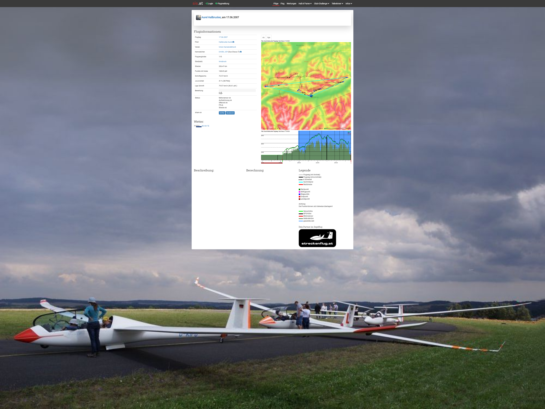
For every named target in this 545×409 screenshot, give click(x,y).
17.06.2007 (223, 37)
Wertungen (291, 3)
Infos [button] (348, 3)
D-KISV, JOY (223, 52)
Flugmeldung (223, 3)
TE (208, 126)
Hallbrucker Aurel (225, 42)
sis (263, 37)
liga (268, 37)
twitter (222, 113)
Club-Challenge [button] (321, 3)
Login (210, 3)
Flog (282, 3)
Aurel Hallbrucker (211, 17)
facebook (230, 113)
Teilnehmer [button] (337, 3)
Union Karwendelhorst (227, 47)
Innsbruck (222, 61)
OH (205, 126)
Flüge (275, 3)
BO (203, 126)
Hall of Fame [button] (304, 3)
